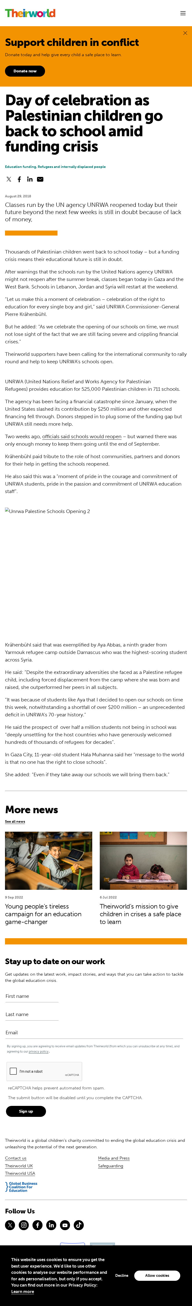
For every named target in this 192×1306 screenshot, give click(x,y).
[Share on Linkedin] (30, 179)
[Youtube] (65, 1225)
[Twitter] (10, 1225)
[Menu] (183, 13)
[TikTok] (79, 1225)
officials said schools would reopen (82, 436)
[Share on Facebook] (19, 179)
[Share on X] (9, 179)
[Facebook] (37, 1225)
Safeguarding (110, 1165)
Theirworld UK (19, 1165)
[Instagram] (24, 1225)
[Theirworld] (30, 13)
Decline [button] (121, 1275)
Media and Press (114, 1158)
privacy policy (38, 1051)
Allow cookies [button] (157, 1275)
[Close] (185, 32)
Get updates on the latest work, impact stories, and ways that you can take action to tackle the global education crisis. (94, 977)
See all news (15, 821)
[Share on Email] (40, 179)
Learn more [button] (22, 1291)
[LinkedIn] (51, 1225)
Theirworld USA (20, 1173)
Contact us (15, 1158)
